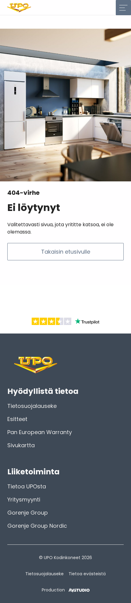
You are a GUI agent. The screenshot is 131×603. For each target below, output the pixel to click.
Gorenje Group (27, 512)
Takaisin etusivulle (65, 251)
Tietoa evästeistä (87, 574)
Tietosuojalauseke (32, 406)
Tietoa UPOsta (26, 486)
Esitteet (17, 419)
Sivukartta (21, 445)
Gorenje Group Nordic (37, 526)
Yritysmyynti (23, 499)
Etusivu (14, 25)
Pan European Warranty (39, 432)
